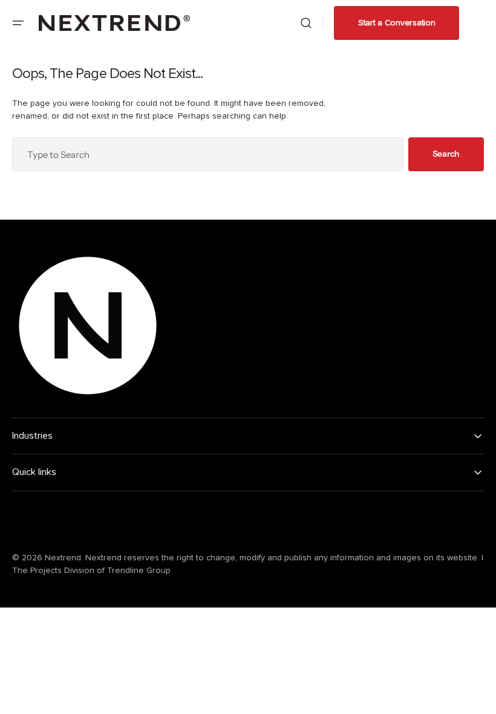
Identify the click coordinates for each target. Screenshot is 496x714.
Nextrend (63, 558)
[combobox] (207, 154)
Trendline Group (139, 570)
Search (446, 153)
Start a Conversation (396, 23)
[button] (18, 23)
